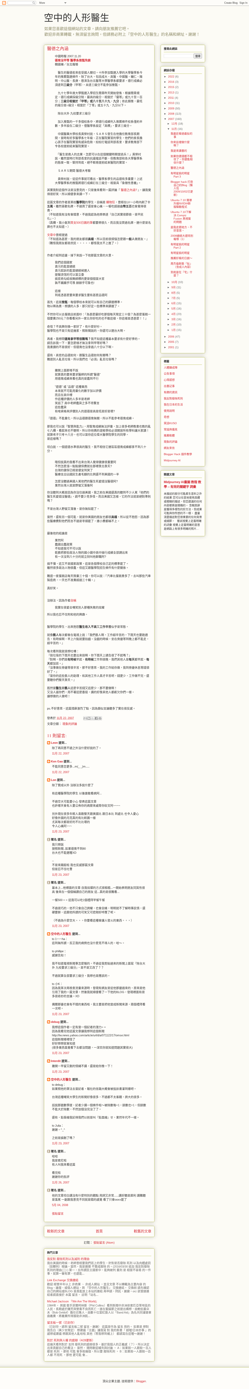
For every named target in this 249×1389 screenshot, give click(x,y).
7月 (173, 298)
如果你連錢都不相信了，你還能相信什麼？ (182, 159)
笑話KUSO (170, 423)
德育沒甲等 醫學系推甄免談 (73, 60)
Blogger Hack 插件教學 (178, 454)
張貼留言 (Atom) (104, 1242)
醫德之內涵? (129, 190)
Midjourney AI (172, 460)
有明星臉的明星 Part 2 (180, 246)
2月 (173, 324)
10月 (174, 282)
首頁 (99, 1231)
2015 (171, 87)
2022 (171, 76)
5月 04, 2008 (60, 1205)
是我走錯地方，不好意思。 (181, 229)
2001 (171, 347)
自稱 (73, 600)
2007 (171, 118)
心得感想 (169, 379)
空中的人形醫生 (76, 17)
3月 (173, 319)
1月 (173, 329)
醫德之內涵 (177, 167)
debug (55, 1021)
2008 (171, 113)
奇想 (166, 416)
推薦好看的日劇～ (181, 258)
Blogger (141, 1381)
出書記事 (169, 386)
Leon (54, 742)
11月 (174, 128)
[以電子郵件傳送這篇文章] (85, 718)
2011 (171, 97)
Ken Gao (57, 761)
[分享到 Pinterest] (100, 718)
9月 (173, 287)
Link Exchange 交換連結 (62, 1280)
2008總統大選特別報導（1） (182, 237)
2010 (171, 103)
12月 (174, 123)
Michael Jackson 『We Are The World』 (72, 1301)
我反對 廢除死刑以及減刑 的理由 (68, 1259)
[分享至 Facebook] (96, 718)
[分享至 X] (93, 718)
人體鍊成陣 (170, 367)
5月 (173, 308)
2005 (171, 341)
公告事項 (169, 373)
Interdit (56, 1061)
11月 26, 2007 (60, 1182)
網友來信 (169, 447)
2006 (171, 336)
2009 (171, 108)
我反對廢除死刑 (173, 398)
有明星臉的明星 (180, 252)
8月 (173, 292)
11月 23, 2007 (60, 831)
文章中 (51, 234)
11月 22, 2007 (60, 753)
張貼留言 (58, 1213)
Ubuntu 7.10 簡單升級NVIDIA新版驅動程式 (181, 203)
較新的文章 (56, 1231)
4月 (173, 314)
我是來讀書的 (179, 150)
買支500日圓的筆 (81, 222)
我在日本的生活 (173, 404)
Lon (53, 780)
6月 (173, 303)
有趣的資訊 (170, 392)
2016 (171, 81)
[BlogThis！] (89, 718)
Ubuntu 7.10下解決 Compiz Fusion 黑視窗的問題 (181, 216)
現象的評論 (69, 723)
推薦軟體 (169, 435)
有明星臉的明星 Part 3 (180, 175)
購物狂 (110, 202)
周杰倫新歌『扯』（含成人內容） (182, 265)
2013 (171, 92)
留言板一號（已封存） (61, 1322)
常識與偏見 (170, 429)
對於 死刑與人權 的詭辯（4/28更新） (71, 1340)
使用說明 (169, 410)
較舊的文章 (142, 1231)
